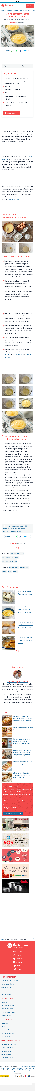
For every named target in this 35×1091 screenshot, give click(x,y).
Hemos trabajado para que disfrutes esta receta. (15, 528)
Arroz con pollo (6, 1015)
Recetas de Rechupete (6, 938)
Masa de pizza (6, 994)
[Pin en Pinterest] (29, 50)
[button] (23, 6)
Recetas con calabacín (8, 1044)
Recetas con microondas (17, 553)
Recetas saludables (7, 1058)
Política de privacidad (17, 1068)
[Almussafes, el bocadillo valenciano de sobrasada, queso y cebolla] (7, 777)
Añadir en (8, 50)
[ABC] (17, 1)
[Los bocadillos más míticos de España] (7, 732)
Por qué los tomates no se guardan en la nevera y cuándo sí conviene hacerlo (22, 741)
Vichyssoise (5, 1023)
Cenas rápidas (6, 1054)
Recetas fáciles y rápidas (9, 561)
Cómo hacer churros (8, 984)
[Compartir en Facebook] (20, 50)
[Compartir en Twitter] (25, 50)
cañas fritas (18, 354)
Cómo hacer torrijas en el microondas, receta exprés (25, 640)
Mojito (3, 1027)
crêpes (7, 354)
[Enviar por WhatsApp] (16, 50)
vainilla (15, 571)
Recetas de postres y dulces (10, 557)
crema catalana (14, 199)
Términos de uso (5, 1068)
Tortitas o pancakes (7, 1033)
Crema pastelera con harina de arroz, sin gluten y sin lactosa (25, 609)
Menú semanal (6, 1051)
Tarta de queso (6, 1036)
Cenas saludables (7, 1048)
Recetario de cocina (17, 938)
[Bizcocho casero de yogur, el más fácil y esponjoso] (7, 766)
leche (9, 571)
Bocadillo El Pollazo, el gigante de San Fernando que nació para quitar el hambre (22, 718)
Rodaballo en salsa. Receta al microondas (25, 592)
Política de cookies (29, 1068)
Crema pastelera (6, 987)
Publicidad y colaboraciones (27, 1066)
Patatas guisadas (7, 1009)
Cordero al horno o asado (9, 981)
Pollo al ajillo (5, 1030)
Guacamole (5, 991)
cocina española (13, 567)
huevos (4, 571)
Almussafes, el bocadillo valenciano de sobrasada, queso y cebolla (21, 775)
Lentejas (4, 1002)
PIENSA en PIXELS (16, 1070)
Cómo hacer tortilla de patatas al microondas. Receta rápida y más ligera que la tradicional (25, 625)
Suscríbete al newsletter (13, 813)
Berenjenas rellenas (8, 1012)
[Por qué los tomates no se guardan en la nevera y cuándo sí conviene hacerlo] (7, 743)
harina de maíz (24, 567)
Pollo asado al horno (8, 1005)
